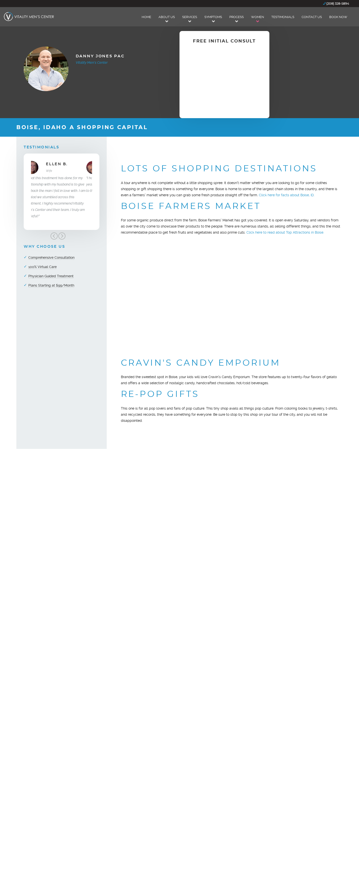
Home (146, 17)
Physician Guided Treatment (51, 276)
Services (189, 17)
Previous (54, 236)
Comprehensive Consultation (51, 257)
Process (236, 17)
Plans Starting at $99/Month (51, 285)
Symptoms (213, 17)
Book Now (338, 17)
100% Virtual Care (42, 267)
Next (61, 236)
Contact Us (312, 17)
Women (257, 17)
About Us (166, 17)
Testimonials (282, 17)
